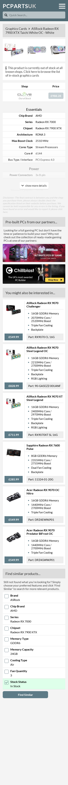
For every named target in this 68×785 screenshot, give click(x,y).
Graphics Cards (16, 29)
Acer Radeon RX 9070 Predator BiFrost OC (40, 531)
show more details (36, 185)
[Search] (6, 15)
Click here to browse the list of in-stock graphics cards (32, 73)
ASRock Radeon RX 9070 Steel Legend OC (42, 349)
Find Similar (25, 694)
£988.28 (56, 95)
